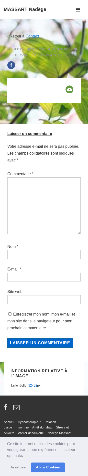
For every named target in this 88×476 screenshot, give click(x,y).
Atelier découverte (31, 433)
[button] (24, 456)
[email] (17, 409)
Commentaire (20, 174)
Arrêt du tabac (42, 427)
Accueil (9, 422)
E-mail (13, 269)
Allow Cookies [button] (48, 467)
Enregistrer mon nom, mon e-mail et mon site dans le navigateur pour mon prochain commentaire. (41, 321)
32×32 (32, 385)
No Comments (48, 55)
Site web (14, 292)
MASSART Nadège (25, 9)
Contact (32, 36)
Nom (11, 246)
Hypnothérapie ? (29, 422)
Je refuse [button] (18, 467)
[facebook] (7, 409)
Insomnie (22, 427)
